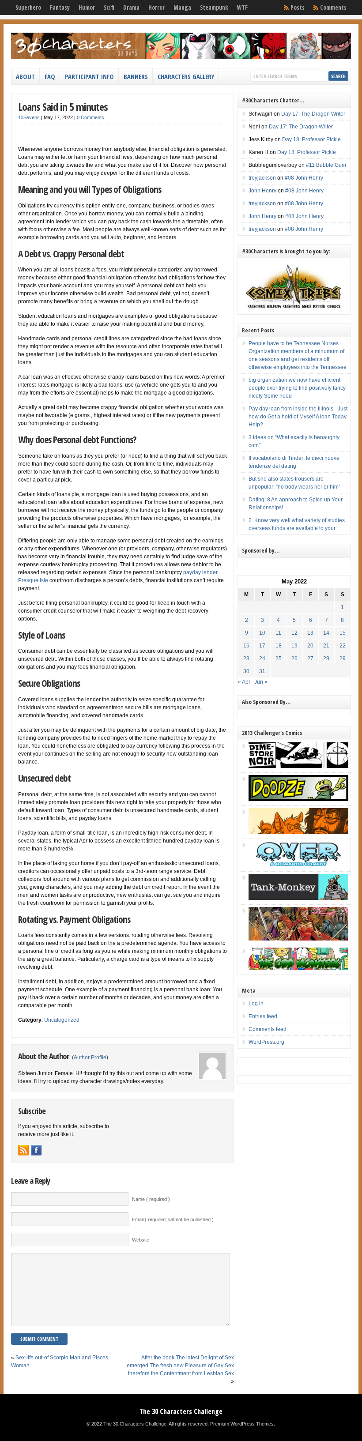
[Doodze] (298, 799)
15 (342, 633)
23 (246, 658)
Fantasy (60, 7)
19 (294, 646)
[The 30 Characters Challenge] (181, 57)
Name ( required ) (151, 1199)
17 (262, 646)
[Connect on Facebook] (36, 1150)
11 (278, 633)
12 (294, 633)
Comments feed (268, 1029)
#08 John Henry (304, 178)
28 (326, 658)
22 (342, 646)
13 (310, 633)
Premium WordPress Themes (242, 1423)
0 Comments (90, 117)
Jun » (261, 682)
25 (278, 658)
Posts (297, 7)
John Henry (262, 191)
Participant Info (89, 76)
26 (294, 658)
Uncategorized (61, 1020)
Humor (87, 7)
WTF (242, 7)
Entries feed (263, 1016)
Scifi (109, 7)
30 (246, 671)
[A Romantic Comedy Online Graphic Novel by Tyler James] (298, 865)
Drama (131, 7)
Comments (333, 7)
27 (310, 658)
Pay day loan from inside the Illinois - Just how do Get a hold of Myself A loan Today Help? (298, 417)
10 (262, 633)
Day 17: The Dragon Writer (313, 114)
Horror (156, 7)
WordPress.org (266, 1042)
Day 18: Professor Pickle (311, 139)
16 (246, 646)
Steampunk (214, 7)
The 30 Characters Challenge (181, 1411)
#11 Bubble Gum (326, 165)
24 (262, 658)
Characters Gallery (186, 76)
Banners (136, 76)
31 (262, 671)
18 (278, 646)
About (25, 76)
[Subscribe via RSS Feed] (23, 1150)
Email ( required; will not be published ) (173, 1219)
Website (140, 1239)
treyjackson (262, 178)
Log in (256, 1004)
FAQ (50, 76)
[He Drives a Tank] (298, 898)
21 (326, 646)
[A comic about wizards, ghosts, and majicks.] (298, 832)
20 (310, 646)
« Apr (244, 682)
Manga (182, 7)
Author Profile (90, 1057)
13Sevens (29, 117)
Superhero (28, 7)
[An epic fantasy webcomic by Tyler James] (298, 939)
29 (342, 658)
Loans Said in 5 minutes (63, 106)
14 (326, 633)
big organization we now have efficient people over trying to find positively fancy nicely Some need (297, 388)
